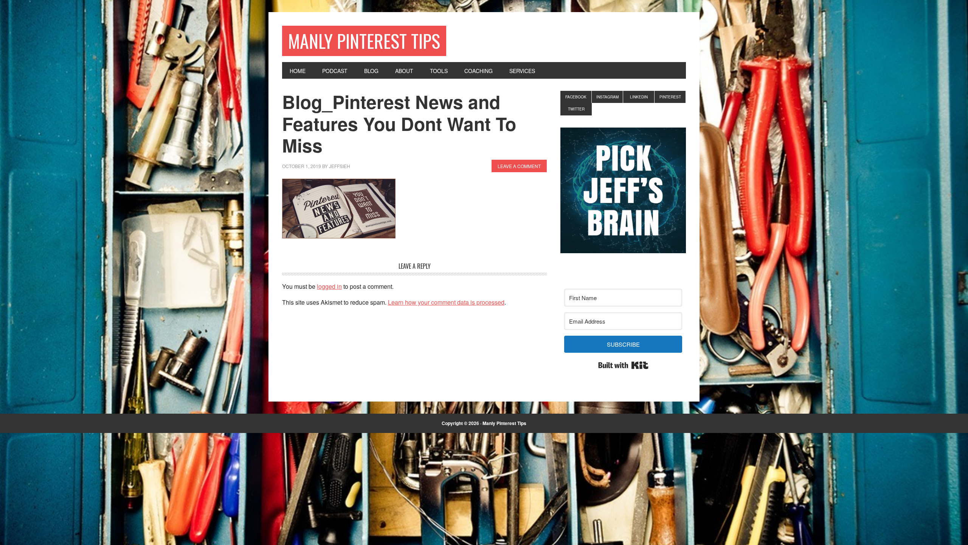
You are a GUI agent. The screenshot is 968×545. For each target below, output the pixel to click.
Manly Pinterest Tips (364, 40)
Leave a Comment (519, 166)
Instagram (607, 97)
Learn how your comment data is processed (446, 302)
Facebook (575, 97)
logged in (329, 286)
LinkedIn (639, 97)
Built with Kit (623, 365)
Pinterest (670, 97)
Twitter (576, 109)
